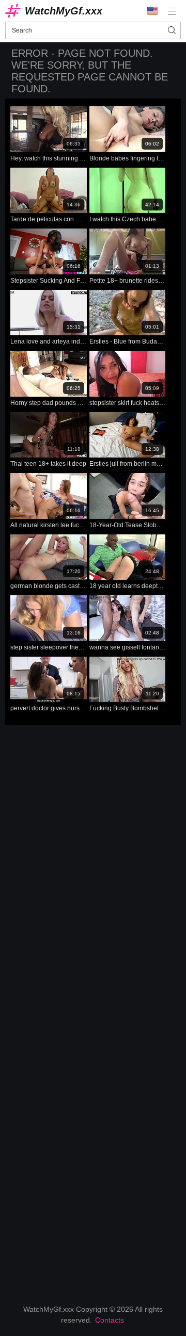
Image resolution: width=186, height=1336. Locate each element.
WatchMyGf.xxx (63, 11)
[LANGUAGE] (152, 11)
